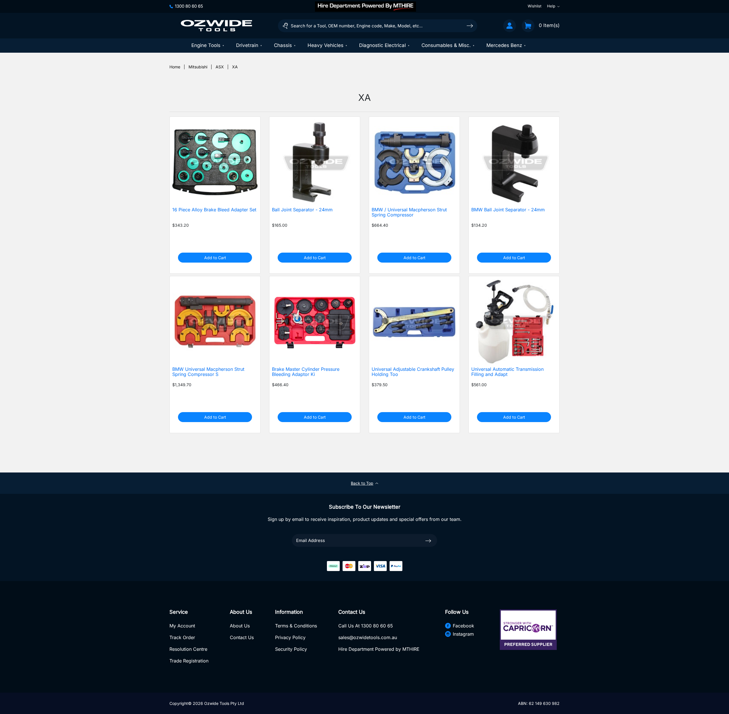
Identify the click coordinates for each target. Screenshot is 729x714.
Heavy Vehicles (325, 45)
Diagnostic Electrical (382, 45)
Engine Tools (205, 45)
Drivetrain (247, 45)
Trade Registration (188, 661)
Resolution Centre (188, 649)
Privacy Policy (290, 637)
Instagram (463, 634)
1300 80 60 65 (189, 6)
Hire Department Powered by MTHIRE (378, 649)
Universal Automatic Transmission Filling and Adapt (507, 372)
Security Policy (291, 649)
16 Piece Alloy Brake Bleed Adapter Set (214, 209)
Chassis (283, 45)
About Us (240, 626)
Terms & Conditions (296, 626)
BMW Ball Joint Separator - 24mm (508, 209)
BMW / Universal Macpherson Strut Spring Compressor (409, 212)
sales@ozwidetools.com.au (367, 637)
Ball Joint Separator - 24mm (302, 209)
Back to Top (362, 483)
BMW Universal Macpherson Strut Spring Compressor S (208, 372)
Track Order (182, 637)
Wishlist (534, 6)
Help (551, 6)
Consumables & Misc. (446, 45)
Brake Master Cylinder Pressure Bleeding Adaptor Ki (305, 372)
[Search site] (470, 25)
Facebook (463, 626)
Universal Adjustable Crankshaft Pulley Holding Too (413, 372)
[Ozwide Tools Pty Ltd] (216, 25)
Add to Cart (215, 257)
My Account (182, 626)
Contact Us (242, 637)
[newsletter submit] (428, 540)
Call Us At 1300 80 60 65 (365, 626)
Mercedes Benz (504, 45)
